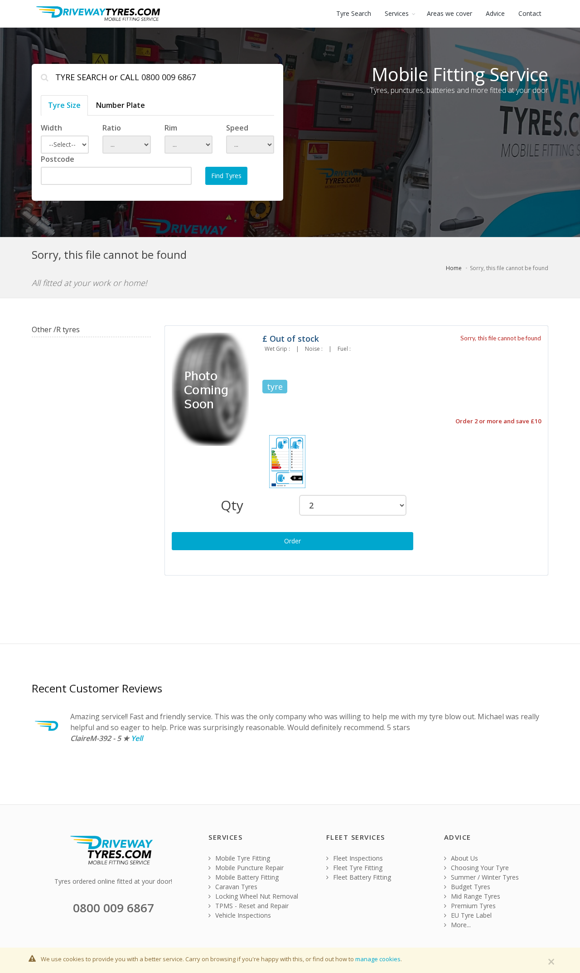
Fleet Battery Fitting (361, 877)
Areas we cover (449, 13)
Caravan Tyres (235, 886)
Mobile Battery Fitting (246, 877)
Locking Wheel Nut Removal (255, 896)
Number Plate (120, 105)
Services (397, 13)
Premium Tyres (472, 905)
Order (292, 541)
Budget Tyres (469, 886)
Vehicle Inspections (242, 915)
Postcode (57, 159)
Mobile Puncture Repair (248, 867)
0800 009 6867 (168, 77)
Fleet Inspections (357, 858)
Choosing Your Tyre (479, 867)
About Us (463, 858)
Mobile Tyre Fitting (241, 858)
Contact (529, 13)
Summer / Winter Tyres (484, 877)
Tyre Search (353, 13)
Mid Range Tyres (474, 896)
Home (454, 268)
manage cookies (378, 959)
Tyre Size (64, 105)
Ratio (111, 128)
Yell (137, 738)
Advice (495, 13)
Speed (237, 128)
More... (460, 924)
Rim (170, 128)
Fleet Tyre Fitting (356, 867)
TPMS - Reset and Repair (251, 905)
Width (51, 128)
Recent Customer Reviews (97, 688)
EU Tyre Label (470, 915)
